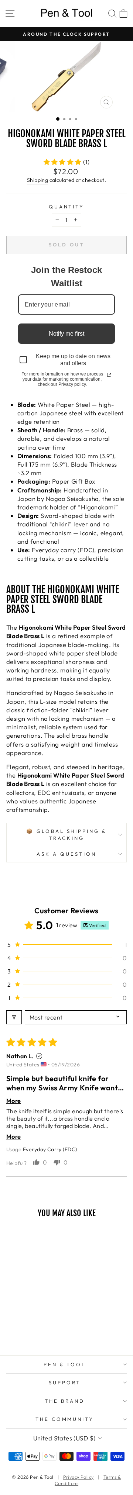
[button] (63, 162)
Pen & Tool (65, 1364)
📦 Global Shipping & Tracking (66, 834)
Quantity (67, 207)
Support (65, 1382)
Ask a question (66, 854)
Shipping (37, 180)
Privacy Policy (78, 1477)
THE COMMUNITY (64, 1419)
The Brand (65, 1401)
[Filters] (14, 1017)
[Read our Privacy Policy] (109, 374)
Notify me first (66, 334)
